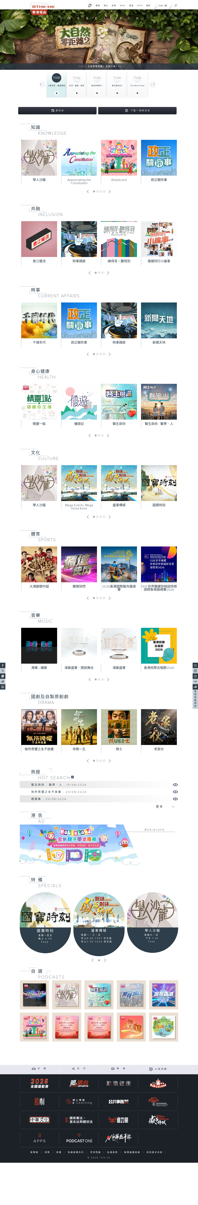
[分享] (73, 1068)
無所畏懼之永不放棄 (39, 749)
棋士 (119, 749)
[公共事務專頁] (118, 1101)
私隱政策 (113, 1152)
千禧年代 (39, 342)
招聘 (48, 1152)
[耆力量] (118, 1120)
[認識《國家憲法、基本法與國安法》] (79, 1120)
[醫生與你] (99, 994)
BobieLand (119, 180)
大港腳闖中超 (39, 586)
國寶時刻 (158, 505)
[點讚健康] (118, 1083)
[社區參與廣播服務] (158, 1101)
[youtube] (195, 665)
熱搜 (35, 772)
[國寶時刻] (45, 910)
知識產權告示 (76, 1152)
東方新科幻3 (117, 86)
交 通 (42, 1068)
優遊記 (79, 424)
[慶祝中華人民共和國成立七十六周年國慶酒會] (66, 1027)
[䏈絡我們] (113, 1068)
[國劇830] (39, 1101)
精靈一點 (39, 424)
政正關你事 (159, 180)
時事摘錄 (79, 261)
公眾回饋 (161, 1069)
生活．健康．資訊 (76, 86)
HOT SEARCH (54, 777)
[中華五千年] (118, 1138)
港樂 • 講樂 (39, 668)
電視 (97, 7)
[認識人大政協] (131, 1027)
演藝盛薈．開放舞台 (79, 668)
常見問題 (96, 1152)
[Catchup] (72, 777)
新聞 (113, 7)
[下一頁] (154, 84)
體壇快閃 (79, 586)
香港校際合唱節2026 (159, 668)
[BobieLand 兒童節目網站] (158, 1083)
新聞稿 (35, 1152)
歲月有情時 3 (97, 86)
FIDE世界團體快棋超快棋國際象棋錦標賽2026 (159, 588)
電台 (105, 7)
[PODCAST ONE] (79, 1138)
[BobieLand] (99, 847)
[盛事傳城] (99, 910)
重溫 (130, 7)
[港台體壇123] (34, 994)
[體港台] (79, 1083)
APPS (139, 7)
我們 (147, 7)
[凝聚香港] (163, 994)
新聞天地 (158, 342)
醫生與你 (119, 424)
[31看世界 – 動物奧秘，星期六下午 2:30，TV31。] (99, 39)
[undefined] (90, 5)
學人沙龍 (39, 180)
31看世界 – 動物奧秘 (56, 86)
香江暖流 (39, 261)
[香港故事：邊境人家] (163, 1027)
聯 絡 (121, 1068)
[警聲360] (131, 994)
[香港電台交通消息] (33, 1068)
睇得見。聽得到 (119, 261)
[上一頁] (41, 84)
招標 (59, 1152)
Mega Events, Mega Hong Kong (79, 506)
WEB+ (122, 7)
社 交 (81, 1068)
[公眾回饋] (151, 1069)
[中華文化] (39, 1120)
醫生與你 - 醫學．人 (159, 424)
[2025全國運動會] (39, 1083)
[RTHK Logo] (41, 7)
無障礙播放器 (133, 1152)
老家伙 (159, 749)
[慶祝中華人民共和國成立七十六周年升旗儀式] (99, 1027)
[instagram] (195, 670)
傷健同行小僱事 (159, 261)
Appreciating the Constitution (79, 181)
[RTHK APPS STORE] (39, 1138)
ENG (161, 6)
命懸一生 (79, 749)
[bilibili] (195, 676)
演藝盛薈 (119, 668)
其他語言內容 (155, 1152)
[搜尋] (176, 4)
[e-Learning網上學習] (79, 1101)
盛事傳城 (119, 505)
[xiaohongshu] (195, 681)
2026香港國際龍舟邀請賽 (119, 588)
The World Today (137, 86)
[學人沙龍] (152, 910)
